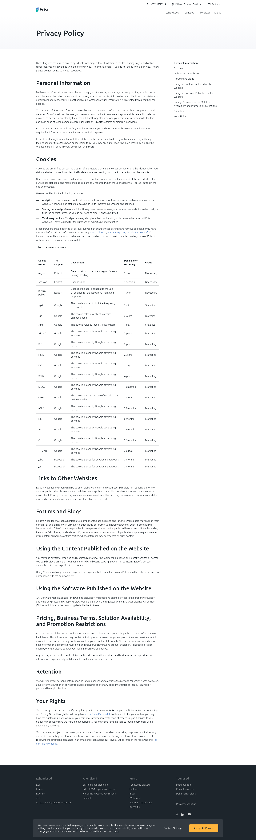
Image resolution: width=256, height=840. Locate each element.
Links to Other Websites (187, 73)
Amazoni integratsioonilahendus (54, 802)
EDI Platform (214, 4)
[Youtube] (189, 814)
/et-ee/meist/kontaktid (97, 714)
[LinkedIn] (182, 814)
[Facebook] (177, 814)
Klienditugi (204, 12)
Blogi (132, 793)
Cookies (178, 68)
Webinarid (134, 798)
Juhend (87, 798)
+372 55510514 (158, 4)
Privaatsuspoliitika (186, 803)
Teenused (188, 12)
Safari (147, 232)
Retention (179, 111)
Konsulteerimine (185, 789)
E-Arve (39, 789)
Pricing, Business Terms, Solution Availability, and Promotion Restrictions (195, 104)
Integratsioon (183, 784)
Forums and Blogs (184, 78)
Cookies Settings (173, 828)
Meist (217, 12)
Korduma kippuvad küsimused (99, 793)
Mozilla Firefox (135, 232)
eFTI (38, 798)
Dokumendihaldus (186, 793)
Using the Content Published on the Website (193, 86)
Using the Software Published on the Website (193, 95)
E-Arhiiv (40, 793)
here (116, 831)
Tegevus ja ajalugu (139, 784)
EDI (38, 784)
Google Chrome (97, 232)
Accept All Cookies (203, 828)
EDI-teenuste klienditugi (95, 784)
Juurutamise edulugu (140, 802)
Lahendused (172, 12)
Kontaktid (134, 806)
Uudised (133, 789)
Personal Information (186, 63)
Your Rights (180, 116)
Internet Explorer (116, 232)
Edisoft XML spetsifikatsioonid (99, 789)
